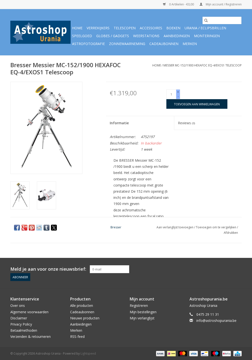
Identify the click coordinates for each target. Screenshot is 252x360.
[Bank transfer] (159, 353)
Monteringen (207, 35)
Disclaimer (18, 318)
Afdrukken (231, 233)
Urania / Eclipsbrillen (205, 28)
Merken (190, 43)
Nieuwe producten (84, 318)
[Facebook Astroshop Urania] (238, 269)
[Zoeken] (206, 20)
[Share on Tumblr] (46, 228)
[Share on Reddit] (39, 228)
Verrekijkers (98, 28)
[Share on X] (54, 228)
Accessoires (151, 28)
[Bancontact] (204, 353)
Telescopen (125, 28)
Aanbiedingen (177, 35)
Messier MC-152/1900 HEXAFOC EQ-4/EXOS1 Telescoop (202, 65)
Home (77, 28)
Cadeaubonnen (163, 43)
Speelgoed (82, 35)
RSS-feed (77, 336)
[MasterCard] (182, 353)
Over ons (17, 305)
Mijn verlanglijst (142, 318)
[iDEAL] (170, 353)
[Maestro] (214, 353)
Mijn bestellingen (143, 312)
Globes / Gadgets (112, 35)
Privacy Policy (21, 324)
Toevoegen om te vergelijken (216, 227)
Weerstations (146, 35)
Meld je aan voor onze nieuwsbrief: (48, 269)
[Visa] (193, 353)
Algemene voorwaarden (29, 312)
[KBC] (237, 353)
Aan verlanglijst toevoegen (175, 227)
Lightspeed (88, 353)
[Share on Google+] (24, 228)
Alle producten (81, 305)
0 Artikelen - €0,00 (181, 4)
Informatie (119, 123)
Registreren (139, 305)
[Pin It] (32, 228)
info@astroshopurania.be (216, 320)
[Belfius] (225, 353)
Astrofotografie (88, 43)
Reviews (186, 123)
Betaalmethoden (23, 330)
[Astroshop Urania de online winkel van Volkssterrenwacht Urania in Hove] (40, 32)
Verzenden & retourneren (30, 336)
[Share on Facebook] (17, 228)
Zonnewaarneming (127, 43)
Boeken (173, 28)
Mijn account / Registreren (223, 4)
